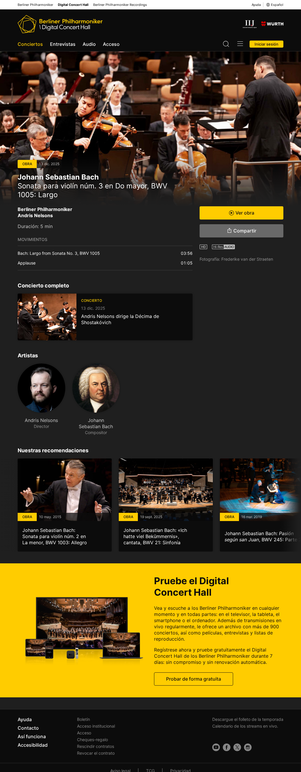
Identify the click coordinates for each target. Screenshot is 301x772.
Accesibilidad (33, 745)
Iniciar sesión (266, 44)
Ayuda (256, 4)
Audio (89, 44)
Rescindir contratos (95, 746)
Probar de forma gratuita (193, 679)
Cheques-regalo (92, 739)
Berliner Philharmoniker (35, 5)
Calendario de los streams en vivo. (245, 726)
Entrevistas (63, 44)
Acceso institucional (96, 726)
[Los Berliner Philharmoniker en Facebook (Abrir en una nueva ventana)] (226, 747)
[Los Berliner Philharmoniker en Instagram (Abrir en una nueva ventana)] (248, 747)
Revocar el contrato (96, 753)
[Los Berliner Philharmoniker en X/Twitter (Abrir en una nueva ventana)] (237, 747)
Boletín (83, 719)
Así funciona (32, 736)
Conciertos (30, 44)
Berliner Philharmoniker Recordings (120, 5)
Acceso (111, 44)
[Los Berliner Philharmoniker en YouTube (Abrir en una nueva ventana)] (216, 747)
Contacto (28, 728)
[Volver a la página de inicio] (60, 24)
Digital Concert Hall (73, 5)
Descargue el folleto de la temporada (247, 719)
